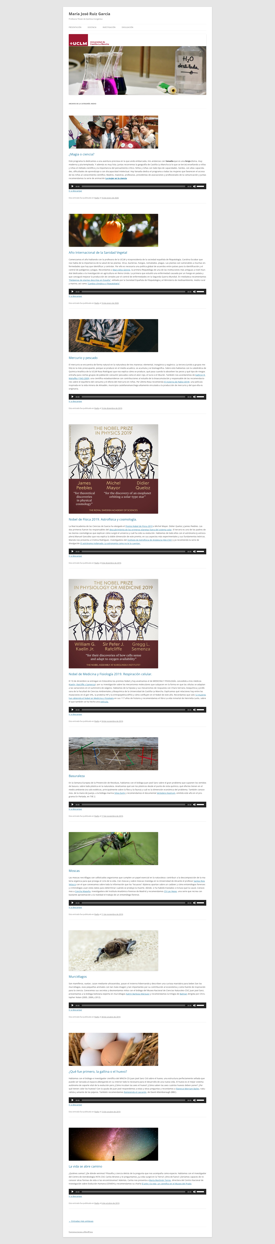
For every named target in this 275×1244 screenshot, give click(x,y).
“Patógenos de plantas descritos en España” (90, 280)
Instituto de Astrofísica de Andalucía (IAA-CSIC (149, 540)
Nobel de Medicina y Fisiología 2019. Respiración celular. (110, 674)
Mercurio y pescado (83, 358)
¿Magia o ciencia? (81, 154)
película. (104, 701)
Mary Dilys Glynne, (122, 269)
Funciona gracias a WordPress (81, 1232)
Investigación (109, 27)
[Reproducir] (72, 186)
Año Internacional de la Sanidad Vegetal (98, 252)
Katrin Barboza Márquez (138, 993)
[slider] (201, 186)
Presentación (75, 27)
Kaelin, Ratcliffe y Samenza (82, 684)
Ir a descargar (75, 191)
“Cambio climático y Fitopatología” (103, 283)
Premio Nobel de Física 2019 (139, 526)
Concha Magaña (83, 891)
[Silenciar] (194, 186)
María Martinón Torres (160, 1180)
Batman (183, 993)
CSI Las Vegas (170, 891)
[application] (137, 186)
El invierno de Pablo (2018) (176, 381)
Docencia (92, 27)
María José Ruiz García (89, 13)
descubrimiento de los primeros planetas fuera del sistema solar (140, 529)
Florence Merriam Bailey (187, 1088)
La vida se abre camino (85, 1166)
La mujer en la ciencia (116, 178)
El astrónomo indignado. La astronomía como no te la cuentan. (110, 543)
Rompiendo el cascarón (135, 1092)
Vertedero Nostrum (166, 793)
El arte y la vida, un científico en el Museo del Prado (166, 1183)
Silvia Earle (119, 793)
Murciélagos (78, 976)
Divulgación (127, 27)
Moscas (74, 870)
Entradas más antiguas (81, 1221)
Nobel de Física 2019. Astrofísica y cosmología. (103, 519)
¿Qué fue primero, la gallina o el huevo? (98, 1071)
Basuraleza (77, 776)
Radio (96, 198)
